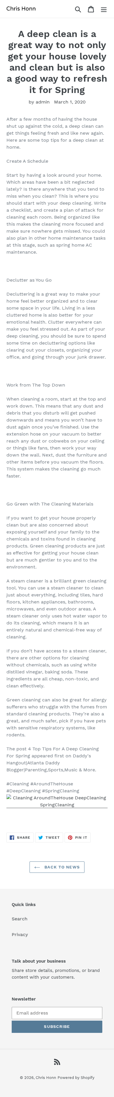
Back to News (61, 867)
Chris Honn (46, 1077)
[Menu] (103, 8)
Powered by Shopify (76, 1077)
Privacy (20, 934)
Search (19, 919)
